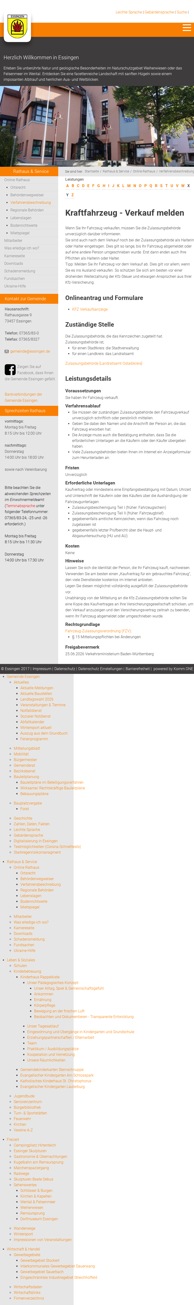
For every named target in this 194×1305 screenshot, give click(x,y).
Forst (24, 809)
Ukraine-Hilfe (15, 286)
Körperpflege (44, 1005)
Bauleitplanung (26, 776)
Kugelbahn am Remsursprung (38, 1162)
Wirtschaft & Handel (23, 1249)
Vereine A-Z (23, 1130)
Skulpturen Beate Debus (33, 1179)
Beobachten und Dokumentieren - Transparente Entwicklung (84, 1016)
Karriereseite (14, 256)
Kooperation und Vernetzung (51, 1054)
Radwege (21, 1173)
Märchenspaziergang (31, 1168)
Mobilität (21, 754)
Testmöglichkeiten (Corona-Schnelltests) (47, 846)
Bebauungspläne (34, 794)
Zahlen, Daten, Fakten (32, 824)
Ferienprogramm (34, 739)
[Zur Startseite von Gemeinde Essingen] (17, 31)
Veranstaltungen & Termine (43, 705)
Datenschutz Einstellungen (100, 669)
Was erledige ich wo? (21, 248)
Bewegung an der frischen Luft (59, 1011)
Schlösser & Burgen (36, 1190)
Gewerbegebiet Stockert (39, 1260)
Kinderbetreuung (27, 971)
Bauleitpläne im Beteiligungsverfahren (52, 782)
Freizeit (13, 1139)
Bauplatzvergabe (28, 803)
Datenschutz (64, 669)
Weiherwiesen (31, 1207)
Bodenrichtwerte (23, 225)
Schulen (20, 965)
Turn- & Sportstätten (30, 1113)
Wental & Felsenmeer (37, 1202)
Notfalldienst (31, 710)
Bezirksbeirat (24, 771)
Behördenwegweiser (27, 195)
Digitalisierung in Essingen (36, 841)
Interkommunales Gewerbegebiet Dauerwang (57, 1266)
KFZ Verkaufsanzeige (90, 309)
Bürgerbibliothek (27, 1107)
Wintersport (23, 1234)
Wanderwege (24, 1228)
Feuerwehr (22, 1119)
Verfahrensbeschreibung (30, 202)
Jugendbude (24, 1096)
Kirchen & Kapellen (36, 1196)
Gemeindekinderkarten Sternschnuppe (52, 1069)
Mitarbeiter (13, 240)
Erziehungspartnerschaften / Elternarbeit (60, 1037)
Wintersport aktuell (36, 727)
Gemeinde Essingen (23, 676)
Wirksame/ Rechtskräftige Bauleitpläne (52, 788)
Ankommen (43, 994)
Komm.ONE (183, 669)
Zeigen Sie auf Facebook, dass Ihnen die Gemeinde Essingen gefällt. (30, 372)
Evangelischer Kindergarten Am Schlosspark (57, 1075)
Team (32, 1043)
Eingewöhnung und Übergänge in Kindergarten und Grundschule (80, 1032)
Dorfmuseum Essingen (39, 1219)
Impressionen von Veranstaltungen (43, 1239)
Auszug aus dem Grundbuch (44, 733)
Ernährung (42, 999)
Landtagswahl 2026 (36, 699)
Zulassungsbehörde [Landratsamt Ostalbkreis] (103, 363)
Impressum (42, 669)
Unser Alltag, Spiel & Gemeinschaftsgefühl (69, 988)
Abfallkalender (32, 722)
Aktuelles (21, 682)
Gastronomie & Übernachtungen (40, 1156)
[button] (187, 28)
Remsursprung (32, 1213)
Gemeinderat (24, 765)
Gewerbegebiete (27, 1255)
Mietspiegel (20, 233)
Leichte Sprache (129, 12)
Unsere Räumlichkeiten (46, 1060)
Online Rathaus (17, 180)
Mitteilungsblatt (27, 748)
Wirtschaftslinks (27, 1292)
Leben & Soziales (21, 960)
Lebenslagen (20, 218)
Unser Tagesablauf (43, 1026)
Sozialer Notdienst (35, 716)
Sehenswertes (25, 1185)
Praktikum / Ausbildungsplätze (53, 1049)
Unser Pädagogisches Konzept (52, 982)
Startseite (92, 171)
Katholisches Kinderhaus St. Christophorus (55, 1081)
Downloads (13, 263)
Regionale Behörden (27, 210)
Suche (182, 12)
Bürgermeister (25, 759)
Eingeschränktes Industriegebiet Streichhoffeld (58, 1277)
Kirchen (20, 1124)
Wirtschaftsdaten (28, 1287)
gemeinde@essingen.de (30, 351)
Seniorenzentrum (28, 1102)
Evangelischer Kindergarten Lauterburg (52, 1086)
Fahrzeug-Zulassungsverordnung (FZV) (98, 631)
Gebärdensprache (159, 12)
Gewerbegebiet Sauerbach (42, 1272)
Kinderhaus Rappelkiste (40, 977)
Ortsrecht (18, 187)
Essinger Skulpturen (30, 1151)
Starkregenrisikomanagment (37, 852)
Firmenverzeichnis (29, 1298)
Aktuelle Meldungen (36, 688)
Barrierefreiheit (138, 669)
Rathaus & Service (116, 171)
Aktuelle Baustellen (36, 693)
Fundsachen (14, 278)
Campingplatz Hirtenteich (35, 1145)
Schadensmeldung (19, 271)
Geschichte (23, 818)
